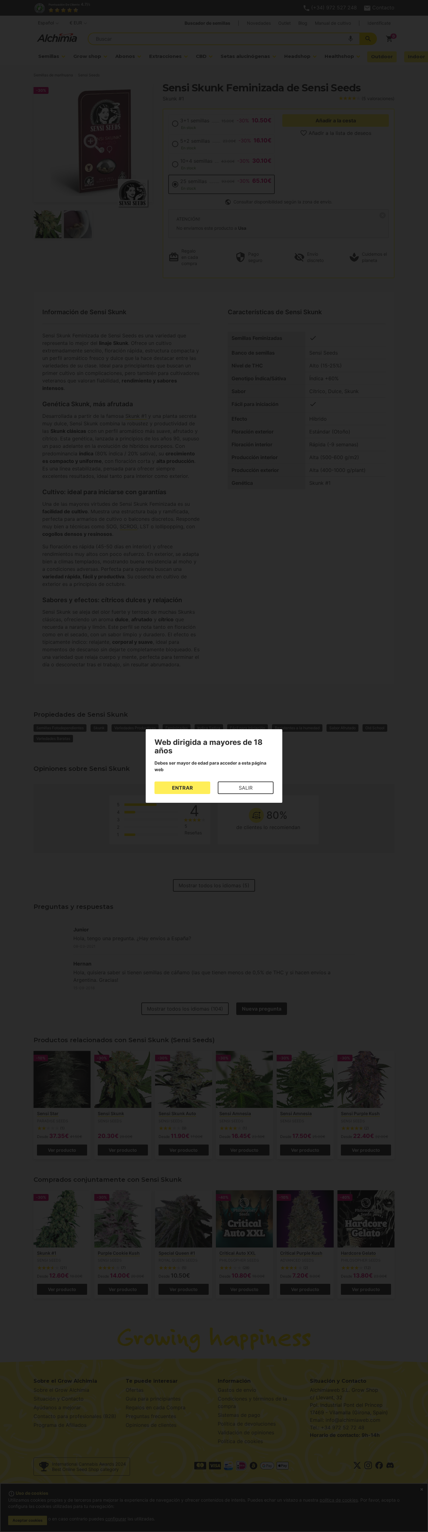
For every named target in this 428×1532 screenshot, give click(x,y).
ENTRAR (182, 788)
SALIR (246, 788)
